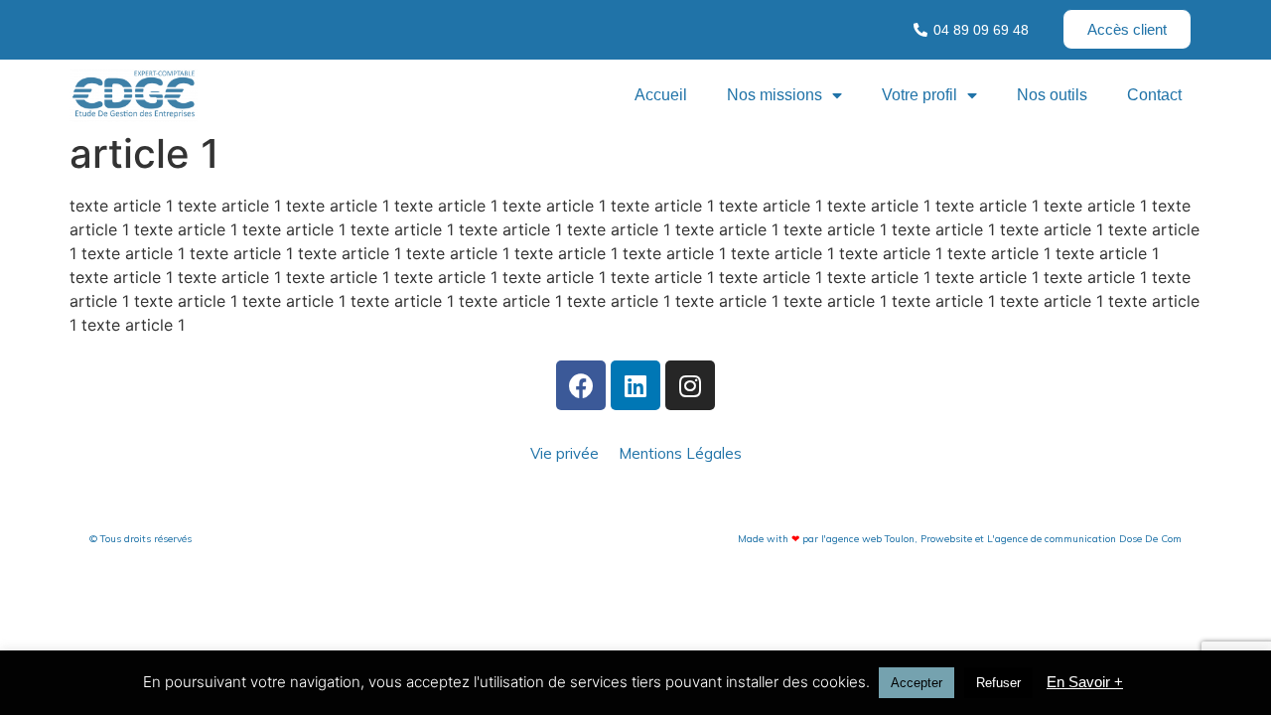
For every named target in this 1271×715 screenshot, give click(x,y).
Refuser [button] (998, 682)
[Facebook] (581, 385)
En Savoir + (1085, 681)
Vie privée (564, 453)
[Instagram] (690, 385)
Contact (1154, 94)
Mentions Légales (680, 453)
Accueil (661, 94)
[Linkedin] (635, 385)
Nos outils (1052, 94)
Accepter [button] (916, 682)
